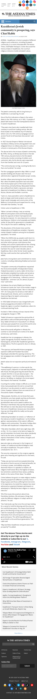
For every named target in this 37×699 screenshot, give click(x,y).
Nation (26, 653)
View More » (18, 633)
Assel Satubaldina (8, 36)
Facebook (5, 541)
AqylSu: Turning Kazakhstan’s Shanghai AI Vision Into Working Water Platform (17, 596)
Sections (8, 21)
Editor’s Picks (16, 653)
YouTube (5, 544)
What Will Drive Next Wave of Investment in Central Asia (17, 602)
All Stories (4, 650)
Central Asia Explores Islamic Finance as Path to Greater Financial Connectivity (18, 585)
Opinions (4, 656)
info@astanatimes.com (23, 693)
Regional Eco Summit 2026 (16, 657)
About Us (24, 681)
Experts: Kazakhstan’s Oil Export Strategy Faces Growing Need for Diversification (16, 590)
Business (15, 650)
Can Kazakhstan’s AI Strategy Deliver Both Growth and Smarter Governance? (17, 573)
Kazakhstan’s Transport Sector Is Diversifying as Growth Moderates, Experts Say (18, 608)
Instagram (16, 541)
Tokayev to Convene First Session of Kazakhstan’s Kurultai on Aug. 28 (15, 627)
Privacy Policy (14, 681)
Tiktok (16, 544)
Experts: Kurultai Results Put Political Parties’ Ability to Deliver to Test (18, 622)
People (17, 36)
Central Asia (27, 650)
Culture (3, 653)
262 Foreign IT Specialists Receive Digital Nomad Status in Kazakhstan (16, 579)
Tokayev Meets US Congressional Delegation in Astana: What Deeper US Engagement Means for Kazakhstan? (18, 615)
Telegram (26, 541)
